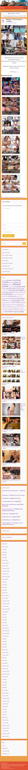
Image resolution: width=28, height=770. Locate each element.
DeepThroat (16, 291)
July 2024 (4, 614)
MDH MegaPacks (6, 258)
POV (23, 197)
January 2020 (5, 695)
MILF (21, 197)
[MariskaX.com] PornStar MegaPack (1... (11, 399)
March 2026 (4, 560)
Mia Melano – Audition (15, 13)
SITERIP (6, 309)
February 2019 (5, 720)
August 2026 (5, 546)
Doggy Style (9, 292)
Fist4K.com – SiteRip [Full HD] (10, 513)
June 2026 (4, 552)
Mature (4, 302)
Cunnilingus (5, 290)
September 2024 (6, 609)
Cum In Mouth (8, 289)
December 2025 (5, 568)
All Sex (4, 197)
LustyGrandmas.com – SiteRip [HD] (11, 501)
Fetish (15, 294)
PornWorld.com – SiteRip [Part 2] (11, 519)
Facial (7, 294)
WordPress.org (5, 753)
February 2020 (5, 693)
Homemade (6, 298)
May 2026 (4, 554)
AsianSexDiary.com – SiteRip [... (9, 366)
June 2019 (4, 712)
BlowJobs (12, 197)
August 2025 (5, 579)
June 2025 (4, 584)
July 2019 (4, 709)
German (5, 296)
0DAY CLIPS (5, 252)
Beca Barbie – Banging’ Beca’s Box (11, 498)
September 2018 (6, 733)
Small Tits (13, 309)
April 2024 (4, 622)
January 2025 (5, 598)
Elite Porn (2, 7)
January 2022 (5, 652)
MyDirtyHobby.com (9, 304)
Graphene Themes (11, 768)
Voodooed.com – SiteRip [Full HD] (11, 516)
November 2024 (5, 603)
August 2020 (5, 676)
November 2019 (5, 701)
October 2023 (5, 636)
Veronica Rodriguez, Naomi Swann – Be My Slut (13, 16)
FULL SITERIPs (5, 255)
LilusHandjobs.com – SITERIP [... (9, 463)
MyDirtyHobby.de (18, 304)
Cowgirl (11, 286)
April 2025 (4, 590)
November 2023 (5, 633)
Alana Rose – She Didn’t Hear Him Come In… (13, 495)
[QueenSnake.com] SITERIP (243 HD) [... (11, 480)
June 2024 (4, 617)
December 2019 (5, 698)
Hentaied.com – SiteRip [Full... (8, 333)
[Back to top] (25, 767)
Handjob (12, 296)
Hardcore (19, 296)
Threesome (18, 312)
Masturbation (18, 300)
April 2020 (4, 687)
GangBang (20, 294)
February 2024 (5, 628)
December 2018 (5, 725)
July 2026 (4, 549)
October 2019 (5, 703)
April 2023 (4, 647)
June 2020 (4, 682)
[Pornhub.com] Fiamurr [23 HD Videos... (11, 446)
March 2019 (4, 717)
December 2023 (5, 630)
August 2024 (5, 611)
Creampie (17, 197)
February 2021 (5, 665)
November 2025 (5, 571)
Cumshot (19, 289)
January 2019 (5, 722)
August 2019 (5, 706)
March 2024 (4, 625)
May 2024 (4, 619)
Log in (3, 745)
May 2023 (4, 644)
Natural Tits (6, 306)
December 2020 (5, 671)
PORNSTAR (5, 266)
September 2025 (6, 576)
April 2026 (4, 557)
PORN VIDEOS (13, 22)
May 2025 (4, 587)
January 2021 (5, 668)
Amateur (11, 280)
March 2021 (4, 663)
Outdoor (14, 306)
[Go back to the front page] (14, 3)
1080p (4, 280)
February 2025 (5, 595)
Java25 (8, 22)
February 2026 (5, 563)
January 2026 (5, 565)
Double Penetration (19, 292)
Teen (8, 312)
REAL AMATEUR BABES (13, 308)
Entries (4, 748)
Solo (20, 309)
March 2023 (4, 649)
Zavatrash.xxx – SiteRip (7, 430)
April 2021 (4, 660)
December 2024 (5, 601)
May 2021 (4, 657)
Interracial (15, 298)
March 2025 (4, 592)
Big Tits (8, 197)
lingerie (8, 300)
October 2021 (5, 655)
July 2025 (4, 582)
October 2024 (5, 606)
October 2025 (5, 573)
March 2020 (4, 690)
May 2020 (4, 684)
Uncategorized (5, 271)
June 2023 (4, 641)
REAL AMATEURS (6, 268)
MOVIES (4, 260)
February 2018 (5, 736)
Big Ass (11, 282)
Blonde (10, 284)
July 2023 (4, 638)
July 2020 (4, 679)
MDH (10, 302)
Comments (5, 750)
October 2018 (5, 730)
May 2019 (4, 714)
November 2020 (5, 674)
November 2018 (5, 728)
